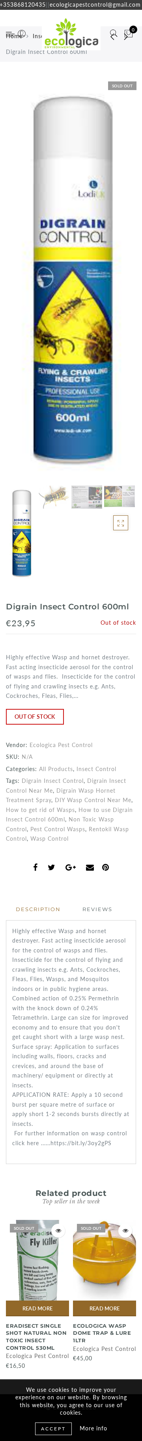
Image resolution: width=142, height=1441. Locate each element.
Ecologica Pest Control (61, 745)
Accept (53, 1429)
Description (38, 909)
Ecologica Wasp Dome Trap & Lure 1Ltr (102, 1333)
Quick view (58, 1231)
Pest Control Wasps (57, 829)
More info (93, 1428)
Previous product (106, 36)
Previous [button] (20, 285)
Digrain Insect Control (53, 780)
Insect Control (96, 769)
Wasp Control (49, 838)
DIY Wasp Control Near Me (93, 800)
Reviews (97, 909)
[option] (71, 280)
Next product (126, 36)
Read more (37, 1308)
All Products (56, 769)
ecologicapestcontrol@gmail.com (95, 4)
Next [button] (111, 284)
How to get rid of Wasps (40, 809)
